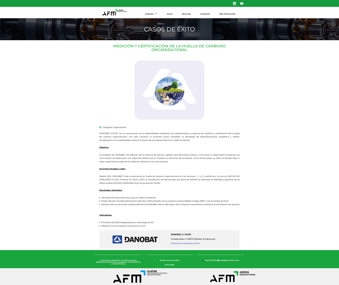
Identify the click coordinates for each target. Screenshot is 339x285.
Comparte (205, 14)
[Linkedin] (234, 3)
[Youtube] (241, 3)
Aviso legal (169, 265)
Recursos (186, 14)
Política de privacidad (169, 260)
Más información (227, 14)
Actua (170, 14)
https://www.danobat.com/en (185, 243)
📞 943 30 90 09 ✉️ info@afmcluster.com (220, 260)
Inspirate (149, 14)
